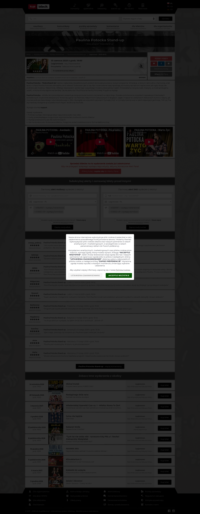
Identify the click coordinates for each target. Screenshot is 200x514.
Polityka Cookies (123, 270)
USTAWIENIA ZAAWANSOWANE (85, 275)
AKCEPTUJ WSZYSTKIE (118, 275)
